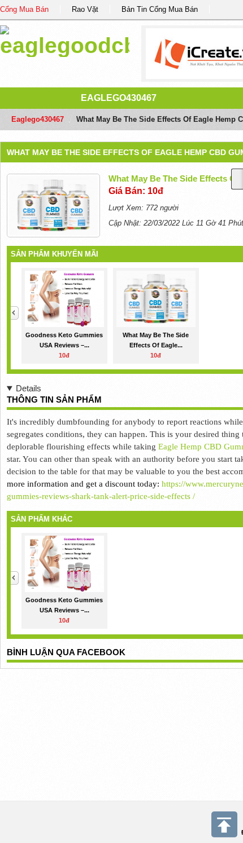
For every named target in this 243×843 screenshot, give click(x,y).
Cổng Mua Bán (24, 9)
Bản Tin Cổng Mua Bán (160, 9)
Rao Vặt (85, 9)
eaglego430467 (119, 98)
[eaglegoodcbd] (64, 39)
